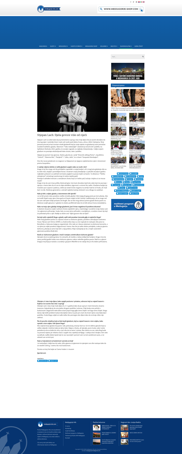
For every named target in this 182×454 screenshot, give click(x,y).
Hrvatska (129, 179)
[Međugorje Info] (49, 9)
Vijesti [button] (52, 46)
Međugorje (139, 179)
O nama (67, 426)
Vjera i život (139, 46)
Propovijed (116, 185)
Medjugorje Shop (91, 46)
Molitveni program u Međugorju (74, 433)
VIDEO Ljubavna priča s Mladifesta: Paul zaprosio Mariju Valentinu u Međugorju (118, 139)
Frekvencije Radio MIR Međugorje (75, 435)
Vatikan (122, 188)
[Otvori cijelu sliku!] (72, 108)
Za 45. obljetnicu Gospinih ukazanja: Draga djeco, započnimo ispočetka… (109, 441)
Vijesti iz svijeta (122, 193)
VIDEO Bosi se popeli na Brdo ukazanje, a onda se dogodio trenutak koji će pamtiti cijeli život (127, 109)
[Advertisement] (94, 29)
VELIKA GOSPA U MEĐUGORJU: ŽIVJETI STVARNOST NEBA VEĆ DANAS (118, 125)
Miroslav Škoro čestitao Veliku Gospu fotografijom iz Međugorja (136, 125)
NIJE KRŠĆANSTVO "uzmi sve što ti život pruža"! (137, 440)
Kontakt (67, 438)
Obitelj (127, 182)
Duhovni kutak (123, 174)
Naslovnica (43, 46)
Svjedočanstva (43, 361)
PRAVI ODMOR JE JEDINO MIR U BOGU (109, 433)
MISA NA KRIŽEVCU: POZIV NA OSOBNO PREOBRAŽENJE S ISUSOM (135, 167)
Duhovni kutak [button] (125, 46)
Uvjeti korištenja (70, 431)
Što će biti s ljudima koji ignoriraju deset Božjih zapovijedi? (136, 427)
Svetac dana (127, 185)
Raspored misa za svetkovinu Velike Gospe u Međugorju (117, 152)
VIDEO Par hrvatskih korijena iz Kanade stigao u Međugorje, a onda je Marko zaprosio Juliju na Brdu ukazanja (136, 154)
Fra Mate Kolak (131, 176)
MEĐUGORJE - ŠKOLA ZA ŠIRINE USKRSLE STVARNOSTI (109, 427)
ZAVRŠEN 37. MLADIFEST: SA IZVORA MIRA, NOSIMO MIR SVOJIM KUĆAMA (118, 167)
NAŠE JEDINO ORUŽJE (136, 433)
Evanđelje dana (118, 176)
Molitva (119, 182)
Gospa (141, 176)
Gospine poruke (118, 179)
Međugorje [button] (63, 46)
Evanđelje (134, 174)
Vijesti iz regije (136, 191)
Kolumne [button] (103, 46)
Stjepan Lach (53, 361)
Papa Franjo (136, 182)
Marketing (68, 428)
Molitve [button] (113, 46)
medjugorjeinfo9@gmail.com (93, 450)
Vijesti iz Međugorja (122, 191)
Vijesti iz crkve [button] (76, 46)
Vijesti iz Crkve (132, 188)
